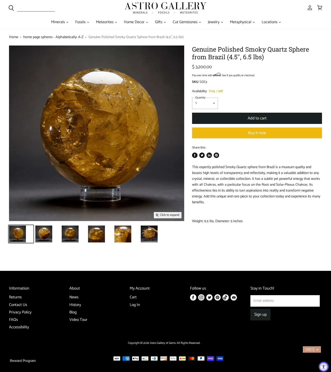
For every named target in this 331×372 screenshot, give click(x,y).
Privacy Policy (20, 312)
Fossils (80, 22)
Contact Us (18, 305)
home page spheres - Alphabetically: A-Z (53, 37)
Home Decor (134, 22)
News (73, 297)
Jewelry (214, 22)
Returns (15, 297)
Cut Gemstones (185, 22)
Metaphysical (241, 22)
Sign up (260, 314)
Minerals (58, 22)
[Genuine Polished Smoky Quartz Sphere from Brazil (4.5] (21, 234)
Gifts (159, 22)
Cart (133, 297)
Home (13, 37)
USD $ (309, 349)
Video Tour (78, 320)
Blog (73, 312)
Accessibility (19, 327)
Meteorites (105, 22)
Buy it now (257, 133)
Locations (270, 22)
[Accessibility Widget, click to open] (324, 367)
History (75, 305)
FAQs (13, 320)
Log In (135, 305)
